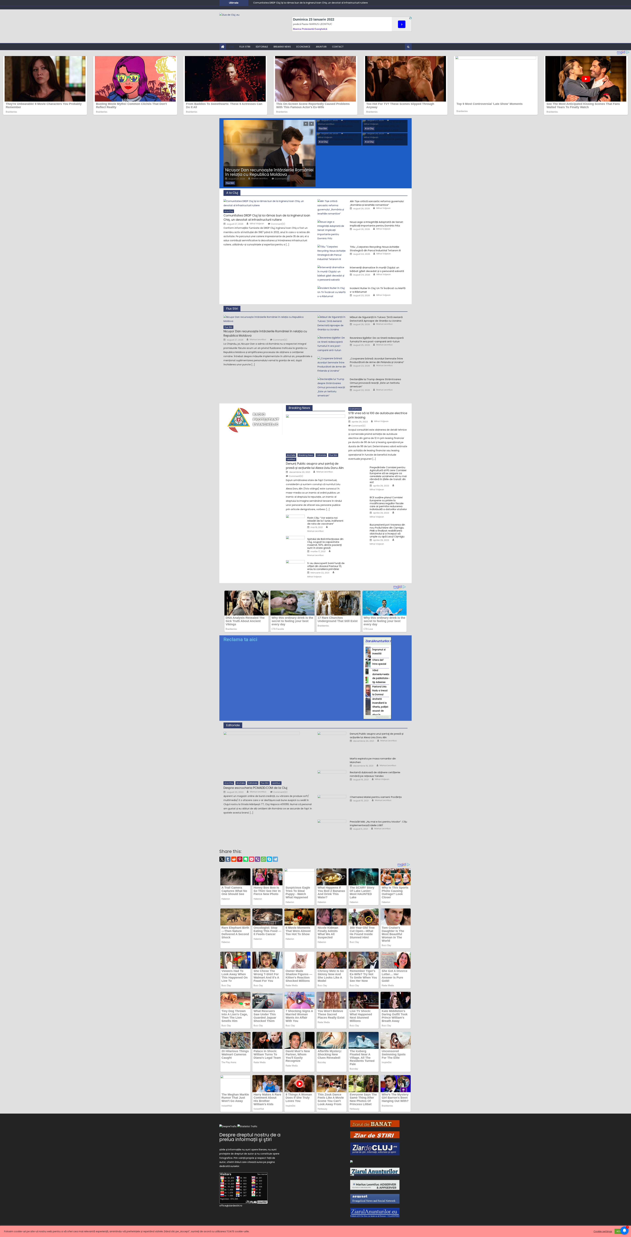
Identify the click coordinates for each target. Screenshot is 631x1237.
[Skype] (269, 859)
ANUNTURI (321, 46)
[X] (222, 859)
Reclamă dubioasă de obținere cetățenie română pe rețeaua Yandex (375, 774)
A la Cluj (369, 128)
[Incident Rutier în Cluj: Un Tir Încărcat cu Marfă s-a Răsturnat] (331, 292)
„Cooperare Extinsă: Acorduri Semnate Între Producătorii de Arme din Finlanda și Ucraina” (377, 360)
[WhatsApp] (263, 859)
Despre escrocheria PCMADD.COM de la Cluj (255, 788)
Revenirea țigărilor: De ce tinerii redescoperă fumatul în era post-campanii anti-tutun (377, 339)
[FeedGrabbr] (377, 717)
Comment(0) (282, 178)
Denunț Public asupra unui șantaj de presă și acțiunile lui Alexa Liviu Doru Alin (315, 465)
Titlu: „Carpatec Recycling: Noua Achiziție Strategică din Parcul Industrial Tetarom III (375, 248)
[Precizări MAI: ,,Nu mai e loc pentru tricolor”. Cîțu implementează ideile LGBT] (331, 830)
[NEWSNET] (374, 1198)
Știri (231, 46)
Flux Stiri (244, 46)
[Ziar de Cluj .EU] (374, 1148)
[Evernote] (245, 859)
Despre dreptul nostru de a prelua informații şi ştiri (249, 1137)
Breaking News (282, 46)
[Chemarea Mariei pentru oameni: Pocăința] (331, 805)
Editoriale (262, 46)
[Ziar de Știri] (374, 1134)
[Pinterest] (239, 859)
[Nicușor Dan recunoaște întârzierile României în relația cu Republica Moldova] (269, 153)
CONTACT (338, 46)
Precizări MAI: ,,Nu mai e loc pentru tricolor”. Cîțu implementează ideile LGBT (378, 823)
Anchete (291, 455)
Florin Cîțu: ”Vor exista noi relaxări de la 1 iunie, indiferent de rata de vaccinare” (325, 520)
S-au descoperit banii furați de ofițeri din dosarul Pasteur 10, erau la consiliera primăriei (326, 566)
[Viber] (257, 859)
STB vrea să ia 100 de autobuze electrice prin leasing (377, 415)
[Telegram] (275, 859)
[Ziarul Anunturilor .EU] (374, 1212)
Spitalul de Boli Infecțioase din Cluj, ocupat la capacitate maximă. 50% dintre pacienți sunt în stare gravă (325, 543)
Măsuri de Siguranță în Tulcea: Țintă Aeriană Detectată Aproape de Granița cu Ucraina (376, 318)
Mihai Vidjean (371, 124)
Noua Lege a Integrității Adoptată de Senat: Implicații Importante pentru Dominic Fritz (302, 2)
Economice (303, 46)
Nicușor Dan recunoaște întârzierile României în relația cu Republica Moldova (269, 172)
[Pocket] (251, 859)
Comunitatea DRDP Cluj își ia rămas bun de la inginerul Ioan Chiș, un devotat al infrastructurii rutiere (266, 217)
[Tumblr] (228, 859)
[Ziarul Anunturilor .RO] (374, 1171)
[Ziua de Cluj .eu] (351, 1161)
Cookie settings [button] (603, 1231)
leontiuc (291, 459)
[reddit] (233, 859)
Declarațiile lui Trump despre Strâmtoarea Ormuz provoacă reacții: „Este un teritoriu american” (375, 382)
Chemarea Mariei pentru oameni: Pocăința (376, 797)
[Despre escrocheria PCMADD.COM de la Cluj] (268, 755)
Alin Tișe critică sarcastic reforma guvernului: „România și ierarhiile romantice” (377, 203)
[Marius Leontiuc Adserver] (374, 1184)
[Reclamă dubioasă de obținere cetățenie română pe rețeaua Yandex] (331, 780)
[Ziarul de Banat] (374, 1123)
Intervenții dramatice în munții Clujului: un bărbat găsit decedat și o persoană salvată (377, 269)
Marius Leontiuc (259, 178)
